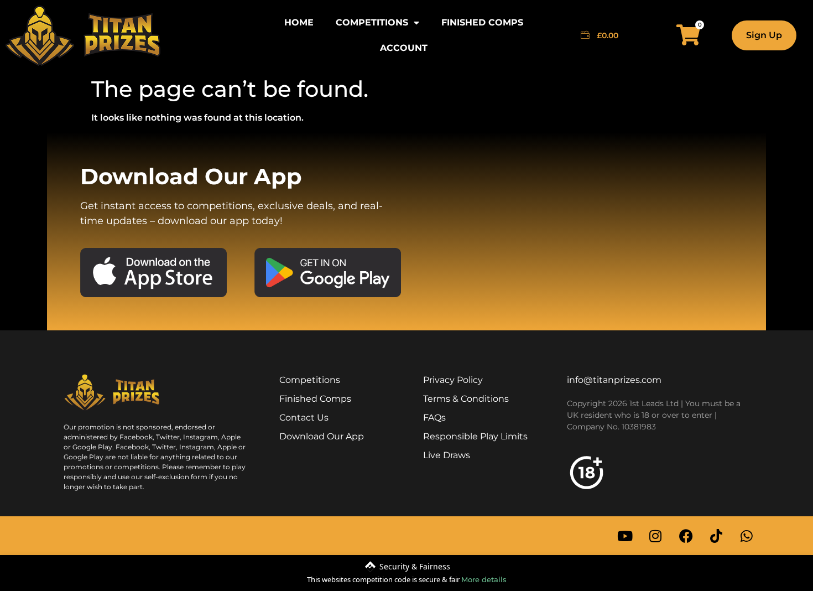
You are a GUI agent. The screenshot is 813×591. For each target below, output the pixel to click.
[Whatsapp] (746, 535)
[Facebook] (686, 535)
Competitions (372, 22)
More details (484, 579)
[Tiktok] (716, 535)
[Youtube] (625, 535)
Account (404, 48)
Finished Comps (482, 22)
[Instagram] (655, 535)
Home (299, 22)
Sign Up (764, 35)
